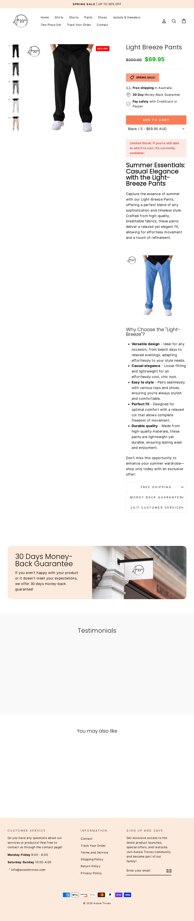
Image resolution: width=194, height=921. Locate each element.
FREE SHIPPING (156, 487)
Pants (88, 17)
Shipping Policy (92, 859)
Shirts (59, 17)
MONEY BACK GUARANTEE (156, 497)
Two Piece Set (51, 25)
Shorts (74, 17)
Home (45, 17)
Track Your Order (79, 25)
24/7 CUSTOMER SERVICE (156, 507)
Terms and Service (94, 852)
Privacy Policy (91, 873)
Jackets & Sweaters (127, 17)
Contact (102, 25)
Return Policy (90, 866)
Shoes (102, 17)
